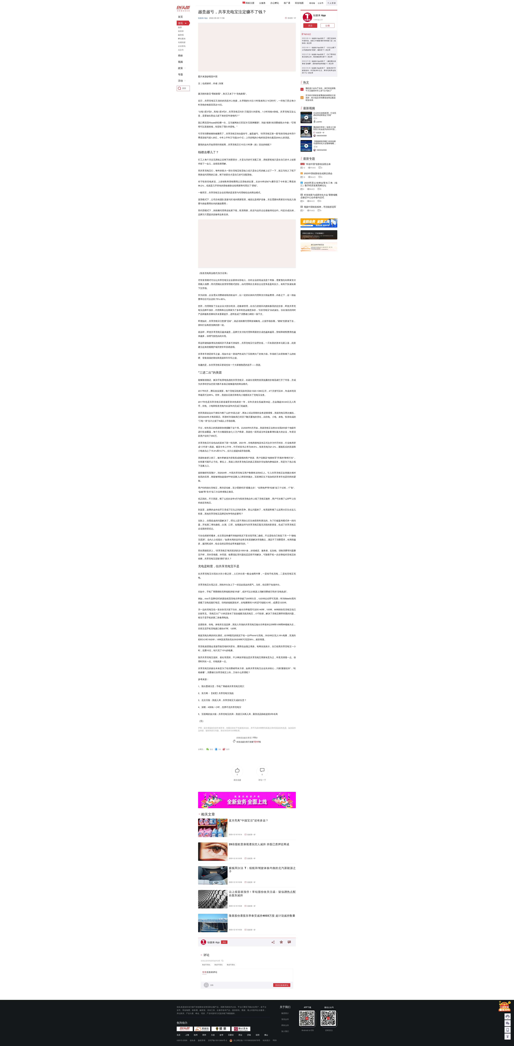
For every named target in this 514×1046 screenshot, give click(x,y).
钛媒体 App (203, 18)
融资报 (181, 34)
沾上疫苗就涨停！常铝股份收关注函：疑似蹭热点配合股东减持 (262, 893)
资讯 (180, 23)
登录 (204, 972)
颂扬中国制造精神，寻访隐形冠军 (320, 206)
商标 (180, 55)
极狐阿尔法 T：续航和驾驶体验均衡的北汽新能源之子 (262, 869)
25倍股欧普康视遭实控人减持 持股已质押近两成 (259, 844)
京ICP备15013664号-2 (217, 1040)
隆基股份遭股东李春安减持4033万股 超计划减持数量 (262, 915)
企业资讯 (182, 46)
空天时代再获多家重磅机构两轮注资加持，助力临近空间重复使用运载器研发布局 (321, 97)
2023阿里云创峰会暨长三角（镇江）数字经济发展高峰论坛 (319, 184)
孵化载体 (182, 38)
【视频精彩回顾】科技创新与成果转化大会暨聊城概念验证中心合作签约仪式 (324, 143)
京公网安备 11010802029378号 (246, 1040)
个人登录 (331, 3)
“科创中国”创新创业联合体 (318, 164)
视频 (180, 62)
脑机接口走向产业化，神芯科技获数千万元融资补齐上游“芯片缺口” (321, 89)
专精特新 (182, 42)
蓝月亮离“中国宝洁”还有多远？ (248, 820)
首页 (180, 16)
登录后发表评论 (281, 985)
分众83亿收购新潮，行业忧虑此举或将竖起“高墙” (324, 113)
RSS (275, 1040)
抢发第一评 (292, 18)
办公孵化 (274, 2)
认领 (327, 25)
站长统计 (266, 1040)
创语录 (181, 31)
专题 (180, 74)
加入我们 (285, 1031)
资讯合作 (285, 1019)
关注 (224, 942)
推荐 (180, 27)
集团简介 (285, 1013)
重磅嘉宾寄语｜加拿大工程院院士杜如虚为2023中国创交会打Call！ (324, 129)
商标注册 (250, 2)
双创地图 (299, 2)
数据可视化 (206, 964)
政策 (180, 68)
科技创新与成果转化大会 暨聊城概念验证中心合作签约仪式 (319, 196)
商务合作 (285, 1025)
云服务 (262, 2)
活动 (180, 80)
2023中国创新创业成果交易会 (318, 173)
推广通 (287, 2)
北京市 (181, 49)
